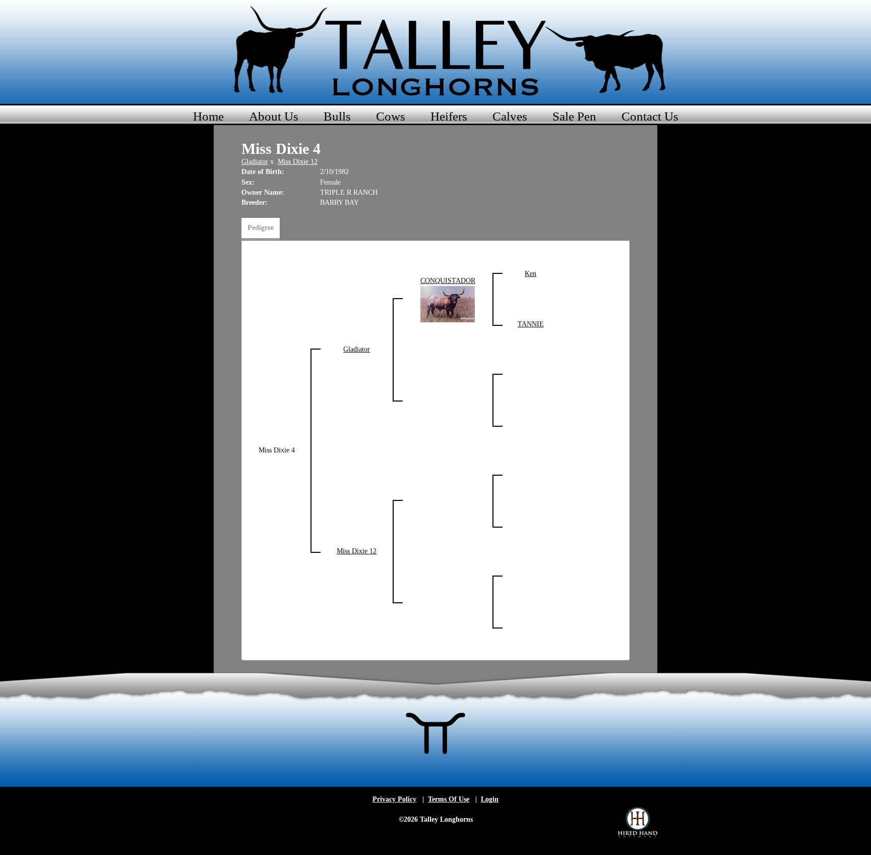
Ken (530, 273)
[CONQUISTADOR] (447, 303)
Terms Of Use (448, 799)
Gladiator (254, 161)
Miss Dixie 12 (298, 161)
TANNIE (531, 324)
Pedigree (260, 228)
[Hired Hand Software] (637, 822)
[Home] (435, 50)
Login (490, 799)
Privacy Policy (394, 799)
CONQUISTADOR (447, 280)
